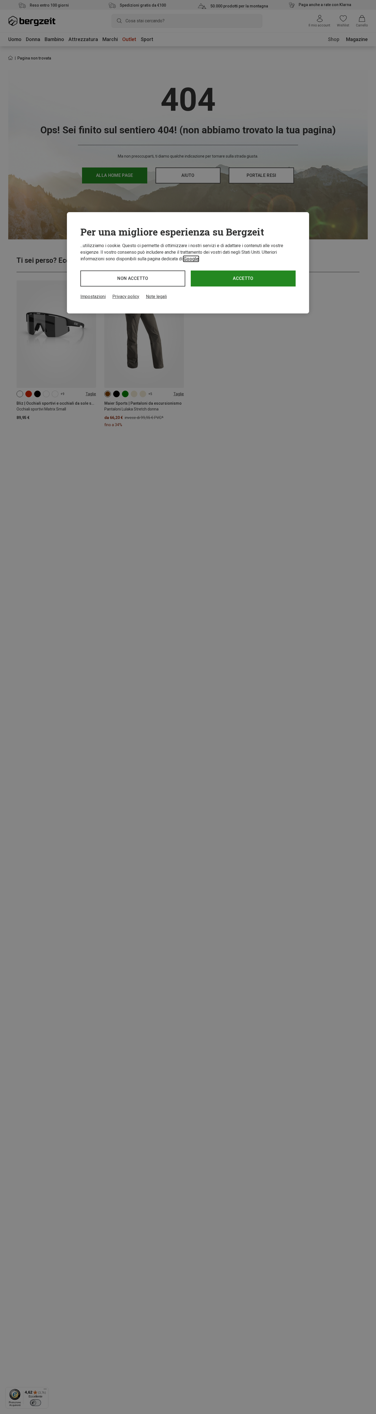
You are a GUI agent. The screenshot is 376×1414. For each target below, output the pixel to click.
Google (191, 258)
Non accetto (132, 278)
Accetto (243, 278)
